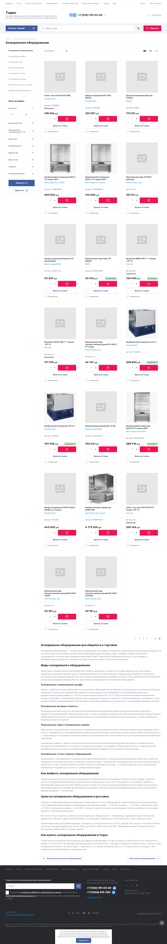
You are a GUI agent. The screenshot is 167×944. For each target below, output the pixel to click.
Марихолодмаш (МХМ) (52, 264)
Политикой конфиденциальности (20, 896)
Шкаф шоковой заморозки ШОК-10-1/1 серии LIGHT (138, 427)
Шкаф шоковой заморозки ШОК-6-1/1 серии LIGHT (97, 178)
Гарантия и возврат (91, 3)
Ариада (129, 101)
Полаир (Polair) (49, 99)
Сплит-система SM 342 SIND (57, 95)
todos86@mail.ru (94, 897)
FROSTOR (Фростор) (134, 183)
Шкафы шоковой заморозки (20, 90)
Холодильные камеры (17, 79)
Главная (9, 3)
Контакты (125, 869)
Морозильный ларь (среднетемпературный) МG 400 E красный (101, 593)
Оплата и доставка (33, 3)
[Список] (150, 51)
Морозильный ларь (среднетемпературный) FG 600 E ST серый (101, 344)
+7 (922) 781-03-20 (90, 15)
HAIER (87, 264)
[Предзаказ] (67, 119)
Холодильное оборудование (21, 51)
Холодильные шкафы (17, 56)
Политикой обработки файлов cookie (96, 937)
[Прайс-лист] (156, 51)
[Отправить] (78, 886)
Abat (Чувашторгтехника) (54, 183)
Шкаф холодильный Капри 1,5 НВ (100, 426)
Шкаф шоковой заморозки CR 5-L (59, 426)
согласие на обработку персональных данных (40, 892)
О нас (18, 3)
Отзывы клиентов (70, 3)
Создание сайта (144, 913)
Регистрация (155, 3)
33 (159, 638)
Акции (106, 3)
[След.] (155, 638)
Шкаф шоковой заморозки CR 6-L (141, 342)
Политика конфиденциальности (20, 915)
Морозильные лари (16, 68)
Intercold (129, 264)
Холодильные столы (17, 73)
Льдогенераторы (15, 62)
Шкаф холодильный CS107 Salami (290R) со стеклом (59, 508)
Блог (115, 3)
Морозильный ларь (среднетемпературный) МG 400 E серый (60, 593)
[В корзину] (108, 284)
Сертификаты (52, 3)
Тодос (11, 13)
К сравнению (53, 132)
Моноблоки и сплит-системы (20, 85)
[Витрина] (144, 51)
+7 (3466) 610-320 (98, 892)
